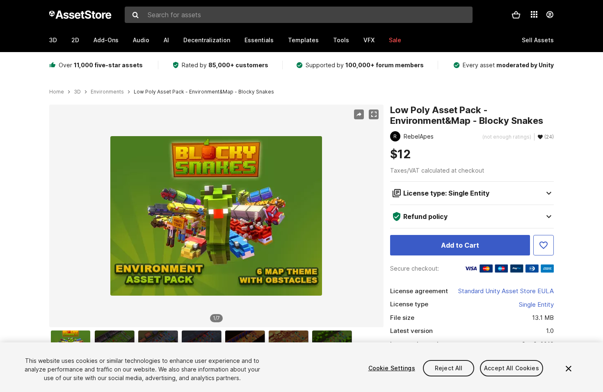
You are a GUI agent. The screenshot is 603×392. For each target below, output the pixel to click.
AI (166, 39)
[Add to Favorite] (543, 245)
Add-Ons (106, 39)
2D (75, 39)
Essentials (259, 39)
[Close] (568, 369)
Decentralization (206, 39)
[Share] (359, 114)
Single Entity (536, 304)
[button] (516, 15)
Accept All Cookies (511, 368)
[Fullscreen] (374, 114)
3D (53, 39)
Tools (341, 39)
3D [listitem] (77, 92)
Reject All (448, 368)
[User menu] (550, 15)
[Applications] (534, 14)
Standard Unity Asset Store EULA (506, 291)
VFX (369, 39)
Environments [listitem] (107, 92)
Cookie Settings (391, 368)
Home (56, 92)
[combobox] (299, 15)
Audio (141, 39)
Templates (303, 39)
